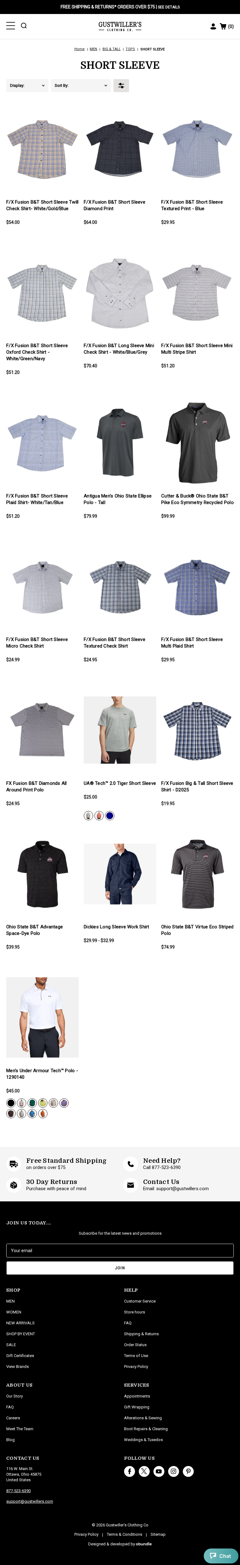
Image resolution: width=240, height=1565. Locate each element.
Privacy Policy (136, 1366)
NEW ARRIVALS (20, 1323)
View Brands (17, 1366)
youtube (158, 1471)
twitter (144, 1471)
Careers (13, 1418)
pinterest (188, 1471)
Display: (17, 85)
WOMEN (13, 1312)
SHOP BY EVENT (20, 1334)
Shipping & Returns (141, 1334)
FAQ (10, 1407)
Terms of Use (136, 1355)
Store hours (134, 1312)
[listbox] (37, 85)
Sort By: (61, 85)
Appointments (137, 1396)
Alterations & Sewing (143, 1418)
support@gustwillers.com (29, 1501)
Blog (10, 1439)
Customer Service (140, 1301)
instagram (173, 1471)
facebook (129, 1471)
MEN (10, 1301)
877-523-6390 (18, 1490)
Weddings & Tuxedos (143, 1439)
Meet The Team (19, 1428)
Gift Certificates (20, 1355)
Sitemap (158, 1534)
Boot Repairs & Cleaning (146, 1428)
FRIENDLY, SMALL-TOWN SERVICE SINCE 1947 (120, 6)
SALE (11, 1344)
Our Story (14, 1396)
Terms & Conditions (124, 1534)
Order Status (135, 1344)
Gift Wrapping (136, 1407)
